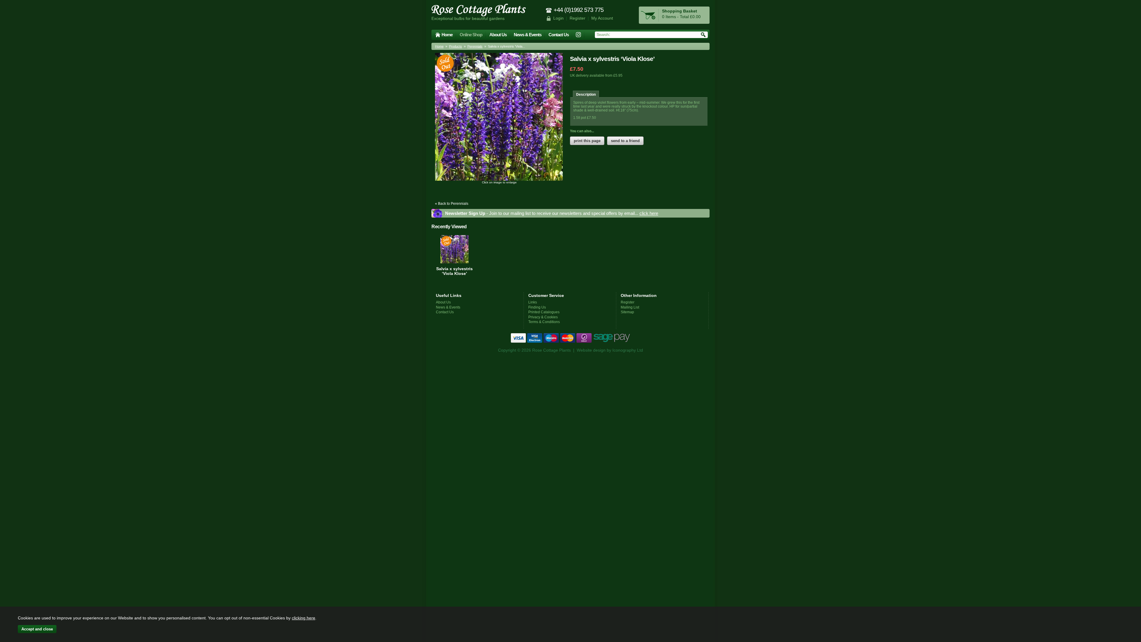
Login (558, 18)
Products (455, 46)
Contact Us (559, 34)
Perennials (475, 46)
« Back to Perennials (451, 203)
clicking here (303, 618)
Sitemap (627, 312)
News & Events (527, 34)
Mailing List (630, 307)
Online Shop (471, 34)
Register (577, 18)
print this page (587, 141)
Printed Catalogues (544, 312)
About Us (498, 34)
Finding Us (537, 307)
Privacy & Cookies (543, 317)
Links (532, 302)
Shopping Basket (679, 11)
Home (447, 34)
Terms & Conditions (544, 322)
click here (648, 213)
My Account (602, 18)
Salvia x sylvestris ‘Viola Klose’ (454, 271)
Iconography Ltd (627, 350)
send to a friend (625, 141)
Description (586, 94)
